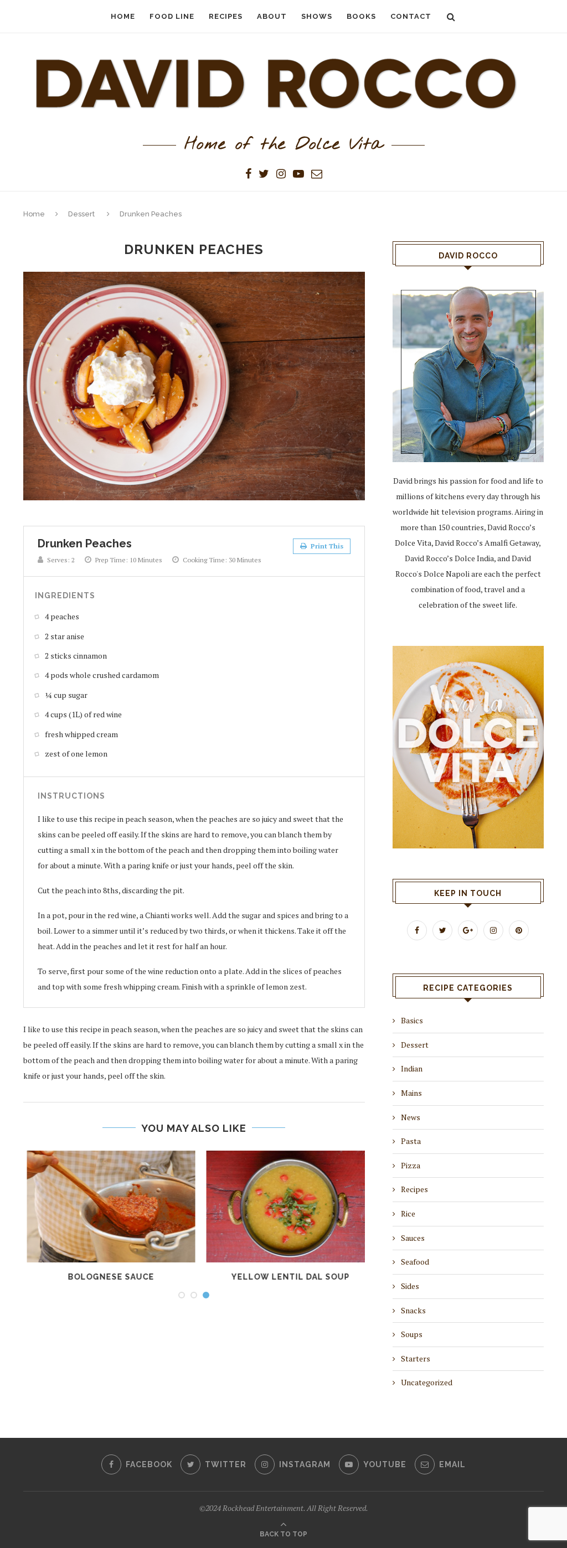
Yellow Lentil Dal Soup (284, 1276)
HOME (123, 16)
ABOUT (272, 16)
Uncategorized (426, 1382)
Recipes (226, 16)
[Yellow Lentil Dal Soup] (284, 1207)
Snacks (413, 1310)
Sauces (413, 1238)
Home (34, 214)
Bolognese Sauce (104, 1276)
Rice (408, 1213)
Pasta (411, 1141)
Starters (415, 1358)
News (410, 1117)
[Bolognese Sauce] (104, 1207)
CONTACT (410, 16)
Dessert (81, 214)
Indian (411, 1068)
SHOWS (316, 16)
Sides (410, 1286)
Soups (411, 1334)
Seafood (415, 1261)
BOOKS (361, 16)
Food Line (172, 16)
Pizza (410, 1165)
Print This (326, 546)
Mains (411, 1093)
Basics (412, 1020)
